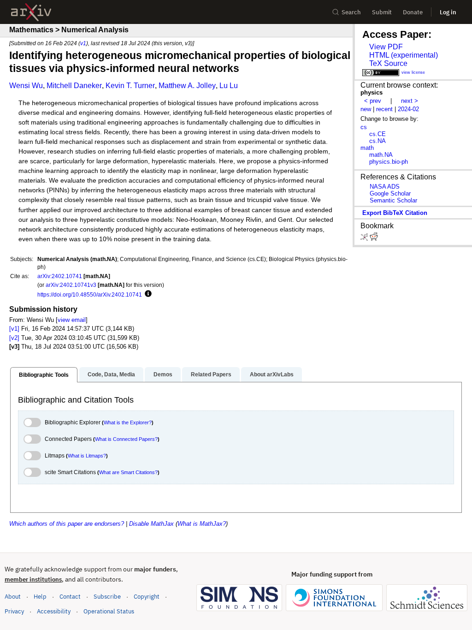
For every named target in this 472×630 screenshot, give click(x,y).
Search (351, 12)
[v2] (14, 337)
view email (72, 319)
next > (409, 100)
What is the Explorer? (128, 422)
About (13, 596)
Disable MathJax (151, 523)
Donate (413, 12)
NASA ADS (385, 186)
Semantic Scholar (393, 200)
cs (363, 127)
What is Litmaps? (87, 455)
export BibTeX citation (394, 212)
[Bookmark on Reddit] (374, 238)
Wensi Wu (26, 85)
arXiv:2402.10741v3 (71, 285)
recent (384, 109)
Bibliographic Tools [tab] (44, 375)
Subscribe (107, 596)
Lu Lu (228, 85)
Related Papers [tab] (211, 374)
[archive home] (31, 12)
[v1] (14, 328)
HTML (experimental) (403, 55)
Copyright (146, 596)
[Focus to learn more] (147, 294)
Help (40, 596)
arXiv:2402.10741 (59, 276)
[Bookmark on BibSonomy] (365, 238)
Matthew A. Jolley (187, 85)
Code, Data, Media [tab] (111, 374)
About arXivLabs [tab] (272, 374)
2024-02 (408, 109)
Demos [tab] (162, 374)
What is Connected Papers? (126, 439)
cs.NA (377, 140)
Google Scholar (390, 193)
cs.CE (377, 134)
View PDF (386, 47)
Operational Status (108, 611)
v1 (83, 43)
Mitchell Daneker (74, 85)
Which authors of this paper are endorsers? (66, 523)
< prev (372, 100)
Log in (448, 12)
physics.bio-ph (388, 161)
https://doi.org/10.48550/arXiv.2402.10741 (89, 294)
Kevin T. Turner (130, 85)
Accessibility (54, 611)
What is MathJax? (201, 523)
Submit (382, 12)
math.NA (381, 154)
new (365, 109)
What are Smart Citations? (128, 472)
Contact (70, 596)
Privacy (14, 611)
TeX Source (388, 63)
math (367, 147)
